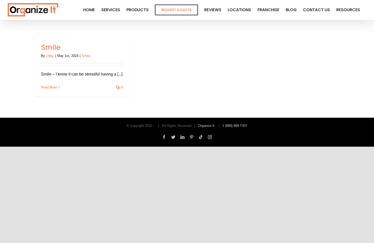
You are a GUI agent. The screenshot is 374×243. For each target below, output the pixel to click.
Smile (51, 47)
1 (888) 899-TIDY (235, 126)
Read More (49, 87)
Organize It (206, 126)
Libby (50, 56)
